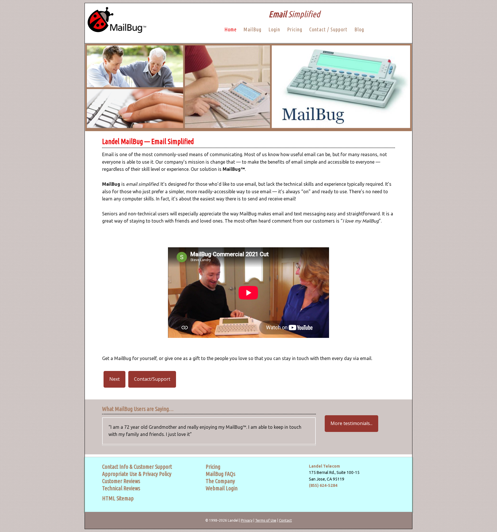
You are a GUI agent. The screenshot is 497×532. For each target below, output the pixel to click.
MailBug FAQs (220, 473)
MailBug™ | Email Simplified (116, 23)
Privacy (247, 520)
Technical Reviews (121, 488)
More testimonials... (351, 423)
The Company (220, 481)
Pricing (213, 466)
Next (114, 379)
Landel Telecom (324, 466)
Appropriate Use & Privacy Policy (136, 473)
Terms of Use (265, 520)
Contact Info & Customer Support (137, 466)
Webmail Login (222, 488)
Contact (285, 520)
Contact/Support (152, 379)
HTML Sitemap (118, 498)
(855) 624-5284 (323, 485)
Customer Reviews (121, 481)
